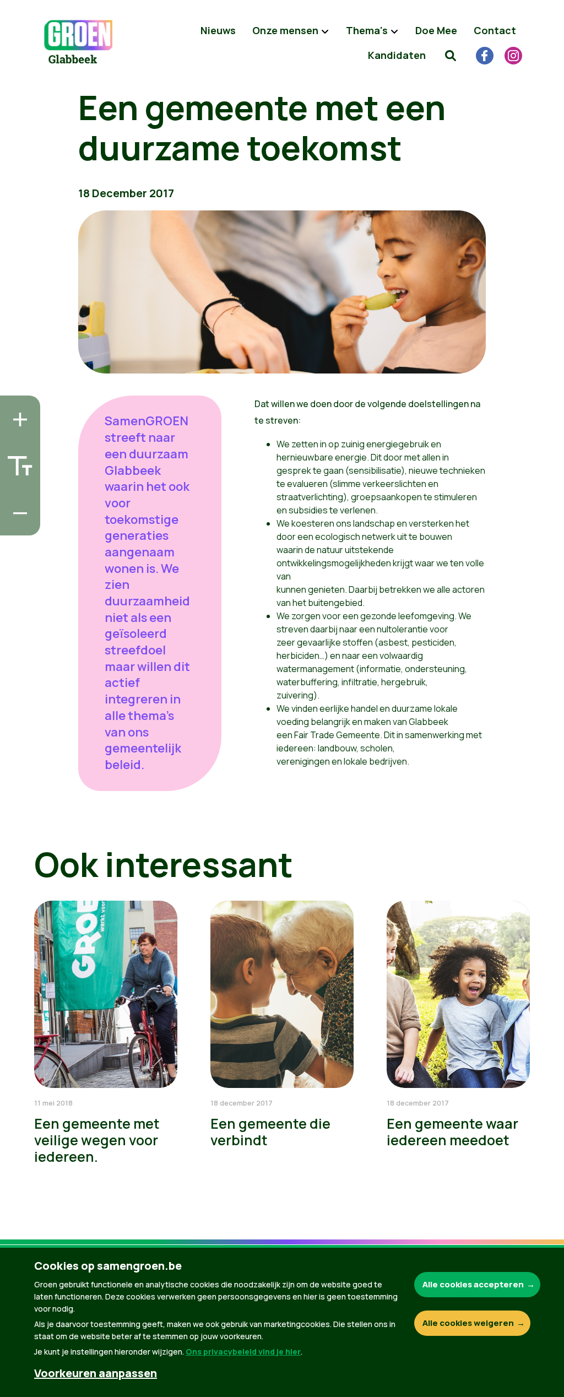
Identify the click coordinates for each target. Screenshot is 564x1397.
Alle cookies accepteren (473, 1284)
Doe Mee (436, 30)
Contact (495, 30)
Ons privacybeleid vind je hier (243, 1351)
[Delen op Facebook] (17, 461)
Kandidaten (397, 55)
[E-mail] (17, 523)
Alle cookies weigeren (468, 1323)
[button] (450, 55)
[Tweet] (17, 492)
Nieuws (218, 30)
